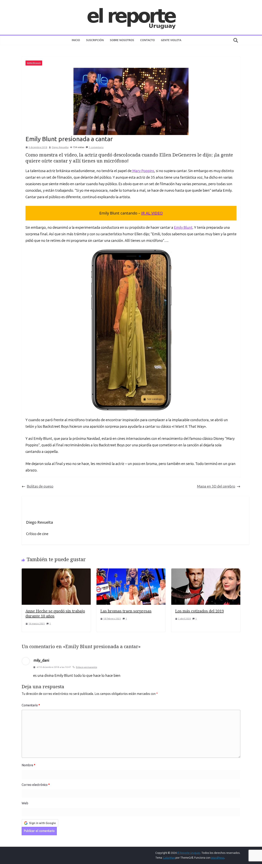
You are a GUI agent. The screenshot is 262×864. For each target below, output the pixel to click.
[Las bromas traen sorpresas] (131, 571)
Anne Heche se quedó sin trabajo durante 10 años (55, 613)
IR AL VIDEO (152, 213)
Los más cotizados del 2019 (199, 611)
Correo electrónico (36, 785)
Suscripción (95, 40)
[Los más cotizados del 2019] (205, 571)
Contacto (147, 40)
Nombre (28, 765)
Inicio (76, 40)
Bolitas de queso (40, 486)
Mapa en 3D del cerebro (216, 486)
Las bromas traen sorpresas (126, 611)
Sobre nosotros (122, 40)
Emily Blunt (183, 227)
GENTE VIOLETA (171, 40)
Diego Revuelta (60, 147)
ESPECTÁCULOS (34, 63)
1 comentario (96, 147)
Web (25, 803)
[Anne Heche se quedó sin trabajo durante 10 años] (56, 571)
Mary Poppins (143, 171)
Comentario (31, 705)
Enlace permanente (86, 667)
